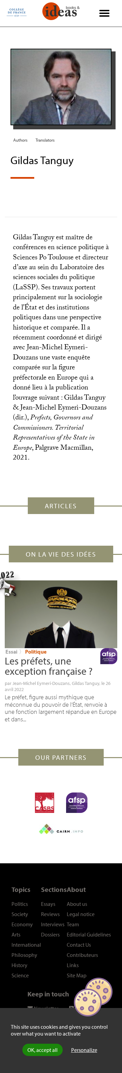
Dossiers (50, 934)
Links (73, 965)
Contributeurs (82, 954)
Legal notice (81, 914)
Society (20, 914)
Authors (20, 140)
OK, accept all (42, 1049)
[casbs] (44, 802)
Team (73, 924)
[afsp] (76, 802)
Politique (35, 651)
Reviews (50, 914)
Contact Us (79, 944)
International (26, 944)
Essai (11, 651)
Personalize (84, 1049)
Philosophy (24, 954)
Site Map (76, 975)
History (19, 965)
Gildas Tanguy (85, 683)
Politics (20, 903)
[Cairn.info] (61, 829)
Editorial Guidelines (89, 934)
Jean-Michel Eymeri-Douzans (41, 683)
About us (77, 903)
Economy (22, 924)
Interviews (52, 924)
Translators (45, 140)
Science (20, 975)
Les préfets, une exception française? (49, 665)
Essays (48, 903)
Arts (16, 934)
